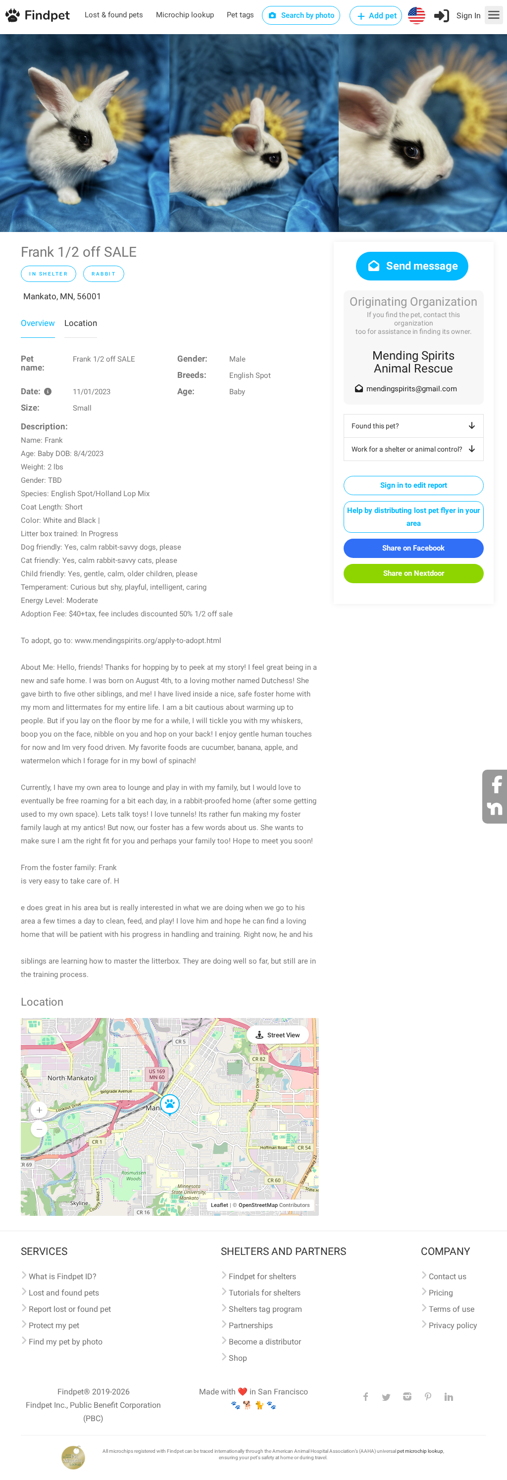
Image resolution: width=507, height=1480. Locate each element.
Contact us (447, 1276)
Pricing (441, 1292)
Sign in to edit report (413, 485)
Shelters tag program (265, 1309)
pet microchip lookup (420, 1451)
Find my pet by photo (65, 1341)
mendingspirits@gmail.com (411, 388)
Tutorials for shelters (265, 1292)
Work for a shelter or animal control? (407, 449)
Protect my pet (54, 1325)
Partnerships (251, 1325)
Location (80, 323)
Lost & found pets (114, 14)
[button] (163, 1095)
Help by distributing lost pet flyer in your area (413, 517)
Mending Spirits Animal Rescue (413, 362)
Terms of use (451, 1309)
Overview (38, 323)
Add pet (382, 15)
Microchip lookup (185, 14)
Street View (283, 1035)
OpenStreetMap (258, 1205)
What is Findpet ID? (63, 1276)
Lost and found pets (64, 1292)
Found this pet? (375, 426)
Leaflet (219, 1205)
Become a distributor (265, 1341)
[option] (84, 133)
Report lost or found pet (70, 1309)
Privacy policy (453, 1325)
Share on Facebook (413, 548)
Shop (238, 1358)
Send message (421, 266)
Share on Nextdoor (413, 573)
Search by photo (307, 15)
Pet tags (240, 14)
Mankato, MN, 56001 (62, 296)
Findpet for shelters (262, 1276)
